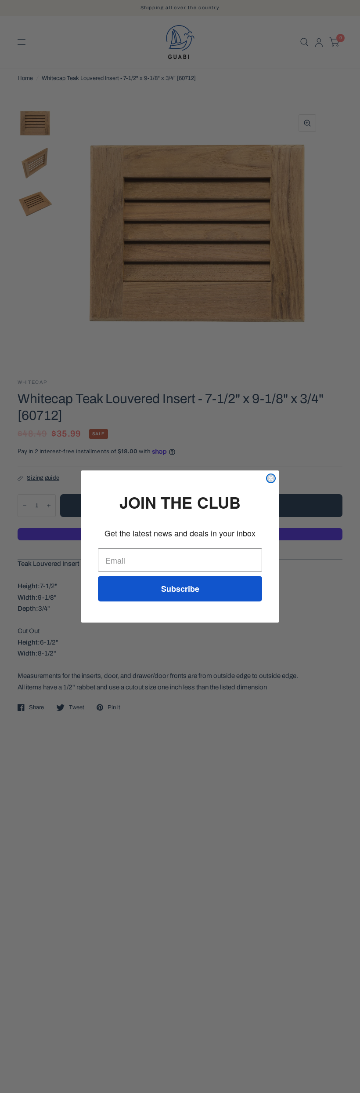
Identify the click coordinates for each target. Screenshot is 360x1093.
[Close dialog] (270, 478)
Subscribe (180, 588)
